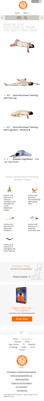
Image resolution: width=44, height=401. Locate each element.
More (25, 13)
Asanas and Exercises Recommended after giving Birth (34, 199)
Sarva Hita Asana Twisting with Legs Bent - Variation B (21, 128)
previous (2, 17)
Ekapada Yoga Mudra (21, 160)
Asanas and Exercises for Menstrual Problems (9, 227)
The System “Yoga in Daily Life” (23, 5)
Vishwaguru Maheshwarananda (21, 372)
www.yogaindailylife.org (21, 375)
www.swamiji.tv (22, 379)
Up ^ (21, 332)
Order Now (22, 318)
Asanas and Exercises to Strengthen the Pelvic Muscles (9, 248)
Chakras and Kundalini (21, 383)
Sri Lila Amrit (21, 387)
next (41, 17)
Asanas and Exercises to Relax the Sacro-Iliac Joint (34, 227)
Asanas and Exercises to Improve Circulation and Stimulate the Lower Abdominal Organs (9, 202)
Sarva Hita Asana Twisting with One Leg (21, 96)
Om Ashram (22, 390)
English (35, 1)
